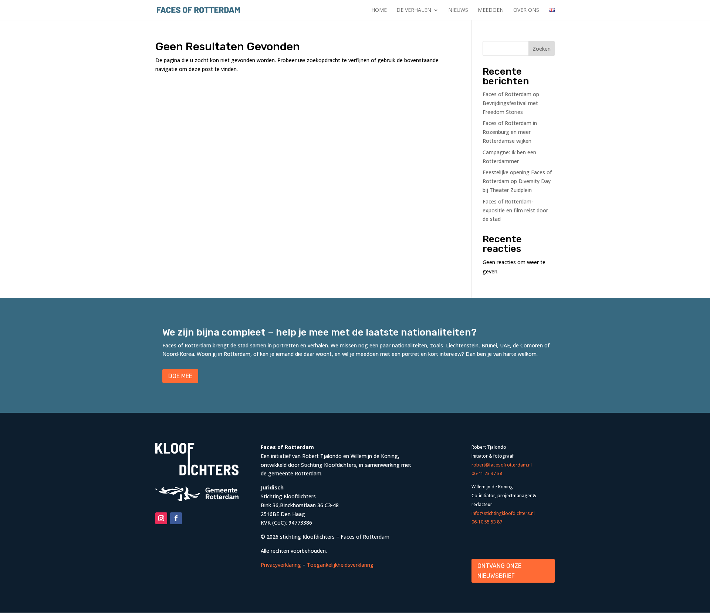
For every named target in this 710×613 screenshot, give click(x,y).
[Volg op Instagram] (161, 518)
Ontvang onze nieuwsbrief (499, 570)
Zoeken (541, 48)
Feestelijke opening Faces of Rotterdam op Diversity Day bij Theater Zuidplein (517, 181)
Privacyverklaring (281, 564)
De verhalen (413, 10)
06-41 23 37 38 (486, 473)
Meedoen (491, 10)
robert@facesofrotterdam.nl (501, 465)
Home (379, 10)
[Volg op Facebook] (176, 518)
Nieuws (458, 10)
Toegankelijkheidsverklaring (340, 564)
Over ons (526, 10)
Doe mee (180, 376)
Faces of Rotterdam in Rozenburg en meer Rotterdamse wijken (510, 131)
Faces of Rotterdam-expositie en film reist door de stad (515, 210)
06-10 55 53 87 (486, 522)
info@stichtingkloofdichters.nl (503, 513)
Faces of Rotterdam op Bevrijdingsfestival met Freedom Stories (511, 103)
